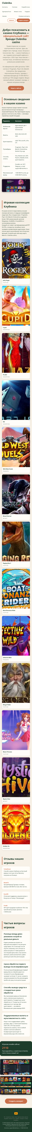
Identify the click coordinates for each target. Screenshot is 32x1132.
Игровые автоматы (24, 16)
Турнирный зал (6, 11)
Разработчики (26, 7)
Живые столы (18, 11)
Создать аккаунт (23, 20)
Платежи (14, 7)
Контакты (5, 7)
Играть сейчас (16, 88)
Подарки (27, 11)
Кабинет (11, 20)
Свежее (4, 16)
